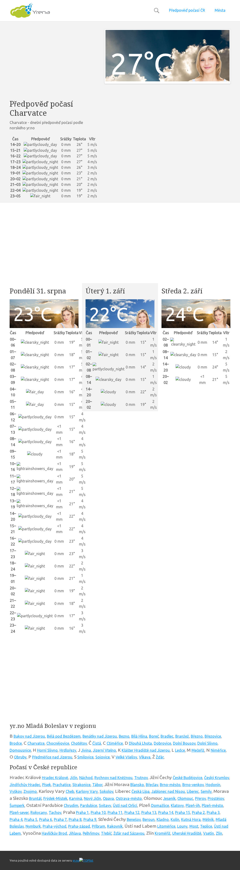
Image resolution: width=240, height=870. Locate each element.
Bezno (124, 736)
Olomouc (185, 798)
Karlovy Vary (87, 791)
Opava (108, 798)
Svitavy (105, 805)
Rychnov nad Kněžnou (113, 778)
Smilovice (85, 757)
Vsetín (208, 833)
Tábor (97, 785)
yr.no (76, 860)
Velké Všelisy (126, 757)
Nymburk (33, 826)
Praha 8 (75, 819)
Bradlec (167, 736)
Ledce (180, 750)
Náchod (86, 778)
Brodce (16, 743)
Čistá (96, 743)
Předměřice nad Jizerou (52, 757)
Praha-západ (79, 826)
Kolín (175, 819)
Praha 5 (30, 819)
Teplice (206, 826)
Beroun (148, 819)
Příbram (98, 826)
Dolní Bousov (184, 743)
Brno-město (170, 785)
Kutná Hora (191, 819)
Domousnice (20, 750)
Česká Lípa (140, 791)
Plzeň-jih (193, 805)
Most (193, 826)
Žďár (160, 757)
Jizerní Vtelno (104, 750)
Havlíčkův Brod (54, 833)
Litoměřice (166, 826)
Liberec (193, 791)
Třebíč (106, 833)
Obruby (20, 757)
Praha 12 (131, 812)
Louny (182, 826)
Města (220, 10)
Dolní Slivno (207, 743)
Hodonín (213, 785)
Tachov (55, 812)
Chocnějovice (57, 743)
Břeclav (152, 785)
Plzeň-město (212, 805)
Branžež (182, 736)
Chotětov (79, 743)
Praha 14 (165, 812)
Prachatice (62, 785)
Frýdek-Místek (55, 798)
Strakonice (81, 785)
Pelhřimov (91, 833)
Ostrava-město (129, 798)
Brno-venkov (193, 785)
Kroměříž (162, 833)
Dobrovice (162, 743)
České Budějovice (187, 778)
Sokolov (106, 791)
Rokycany (38, 812)
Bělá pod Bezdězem (64, 736)
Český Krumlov (216, 778)
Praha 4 (16, 819)
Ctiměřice (115, 743)
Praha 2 (198, 812)
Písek (46, 785)
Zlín (219, 833)
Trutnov (141, 778)
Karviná (75, 798)
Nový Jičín (92, 798)
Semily (206, 791)
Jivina (86, 750)
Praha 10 (98, 812)
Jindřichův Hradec (25, 785)
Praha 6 (45, 819)
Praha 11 (115, 812)
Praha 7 (60, 819)
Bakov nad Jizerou (29, 736)
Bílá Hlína (139, 736)
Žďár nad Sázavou (128, 833)
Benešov (134, 819)
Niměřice (218, 750)
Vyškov (16, 791)
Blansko (137, 785)
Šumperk (17, 805)
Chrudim (71, 805)
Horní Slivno (47, 750)
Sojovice (102, 757)
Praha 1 (82, 812)
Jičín (73, 778)
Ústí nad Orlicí (125, 805)
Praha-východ (54, 826)
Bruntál (35, 798)
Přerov (200, 798)
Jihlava (75, 833)
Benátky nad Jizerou (99, 736)
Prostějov (216, 798)
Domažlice (160, 805)
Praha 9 (89, 819)
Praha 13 (148, 812)
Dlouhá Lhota (140, 743)
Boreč (154, 736)
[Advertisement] (54, 61)
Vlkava (144, 757)
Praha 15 (182, 812)
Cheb (70, 791)
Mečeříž (197, 750)
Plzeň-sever (19, 812)
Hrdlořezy (68, 750)
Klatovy (177, 805)
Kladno (163, 819)
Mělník (208, 819)
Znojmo (30, 791)
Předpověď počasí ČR (187, 10)
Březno (197, 736)
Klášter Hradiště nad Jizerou (146, 750)
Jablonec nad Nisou (168, 791)
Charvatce (36, 743)
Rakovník (115, 826)
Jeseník (169, 798)
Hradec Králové (55, 778)
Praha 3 (213, 812)
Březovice (213, 736)
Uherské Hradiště (186, 833)
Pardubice (88, 805)
